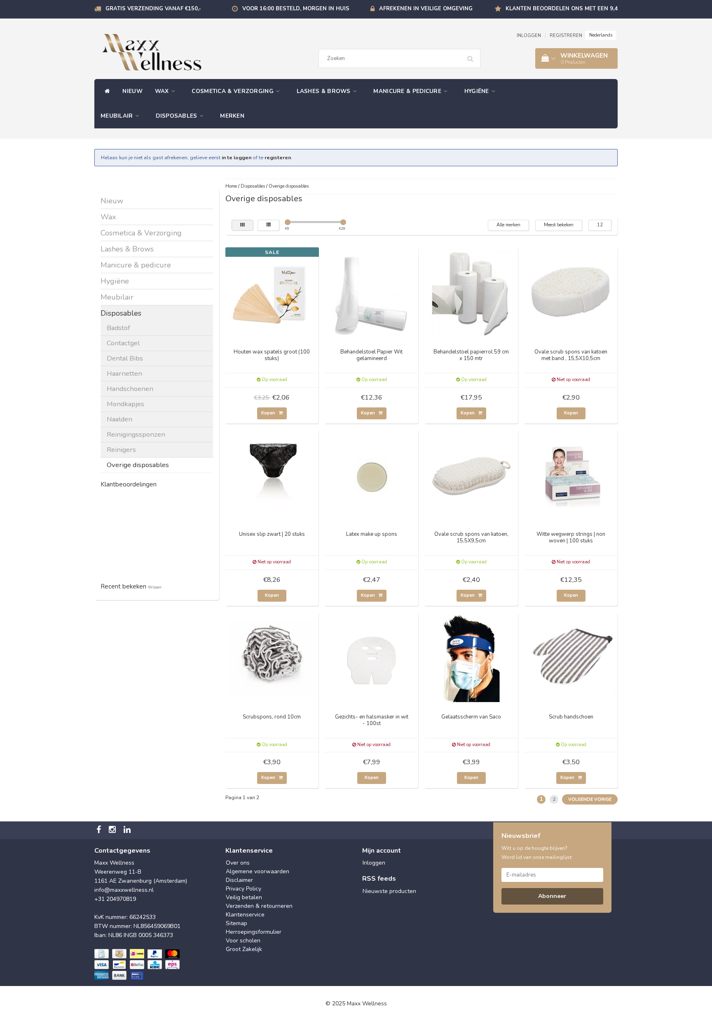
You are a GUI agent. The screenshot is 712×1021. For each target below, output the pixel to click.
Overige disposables (138, 465)
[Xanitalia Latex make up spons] (371, 475)
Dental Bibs (125, 358)
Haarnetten (124, 373)
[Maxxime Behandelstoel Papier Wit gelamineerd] (371, 293)
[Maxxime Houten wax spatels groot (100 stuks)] (272, 293)
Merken (232, 116)
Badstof (118, 328)
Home (231, 186)
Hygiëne (477, 91)
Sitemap (236, 923)
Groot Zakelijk (244, 949)
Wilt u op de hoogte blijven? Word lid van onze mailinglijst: (537, 853)
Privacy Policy (243, 889)
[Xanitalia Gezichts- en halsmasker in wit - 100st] (371, 658)
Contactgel (123, 343)
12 (600, 225)
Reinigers (121, 449)
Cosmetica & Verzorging (233, 91)
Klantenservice (245, 915)
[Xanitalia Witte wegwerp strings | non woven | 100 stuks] (571, 475)
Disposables (177, 116)
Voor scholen (243, 940)
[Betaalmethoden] (137, 965)
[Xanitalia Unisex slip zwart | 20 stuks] (272, 475)
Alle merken (508, 225)
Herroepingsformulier (253, 932)
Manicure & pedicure (408, 91)
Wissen (155, 587)
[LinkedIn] (128, 830)
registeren (278, 157)
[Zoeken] (473, 55)
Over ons (238, 863)
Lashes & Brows (325, 91)
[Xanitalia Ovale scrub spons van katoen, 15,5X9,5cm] (471, 475)
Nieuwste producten (389, 891)
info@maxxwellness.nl (124, 890)
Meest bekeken (559, 225)
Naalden (119, 419)
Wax (163, 91)
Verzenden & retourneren (259, 906)
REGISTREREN (566, 36)
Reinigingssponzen (136, 434)
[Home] (105, 91)
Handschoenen (130, 388)
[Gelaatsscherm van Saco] (471, 658)
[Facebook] (99, 830)
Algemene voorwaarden (257, 871)
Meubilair (118, 116)
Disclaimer (239, 880)
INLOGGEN (529, 36)
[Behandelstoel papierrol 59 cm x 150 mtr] (471, 293)
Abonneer (552, 896)
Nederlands (600, 35)
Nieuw (132, 91)
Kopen (268, 413)
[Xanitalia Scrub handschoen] (571, 658)
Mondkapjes (125, 404)
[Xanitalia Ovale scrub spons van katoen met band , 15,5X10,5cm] (571, 293)
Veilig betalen (244, 897)
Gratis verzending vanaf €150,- (153, 8)
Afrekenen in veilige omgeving (426, 8)
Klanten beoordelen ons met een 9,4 (562, 8)
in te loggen (236, 157)
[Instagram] (113, 830)
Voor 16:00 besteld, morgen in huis (295, 8)
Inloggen (374, 863)
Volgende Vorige (589, 799)
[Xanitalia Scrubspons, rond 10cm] (272, 658)
